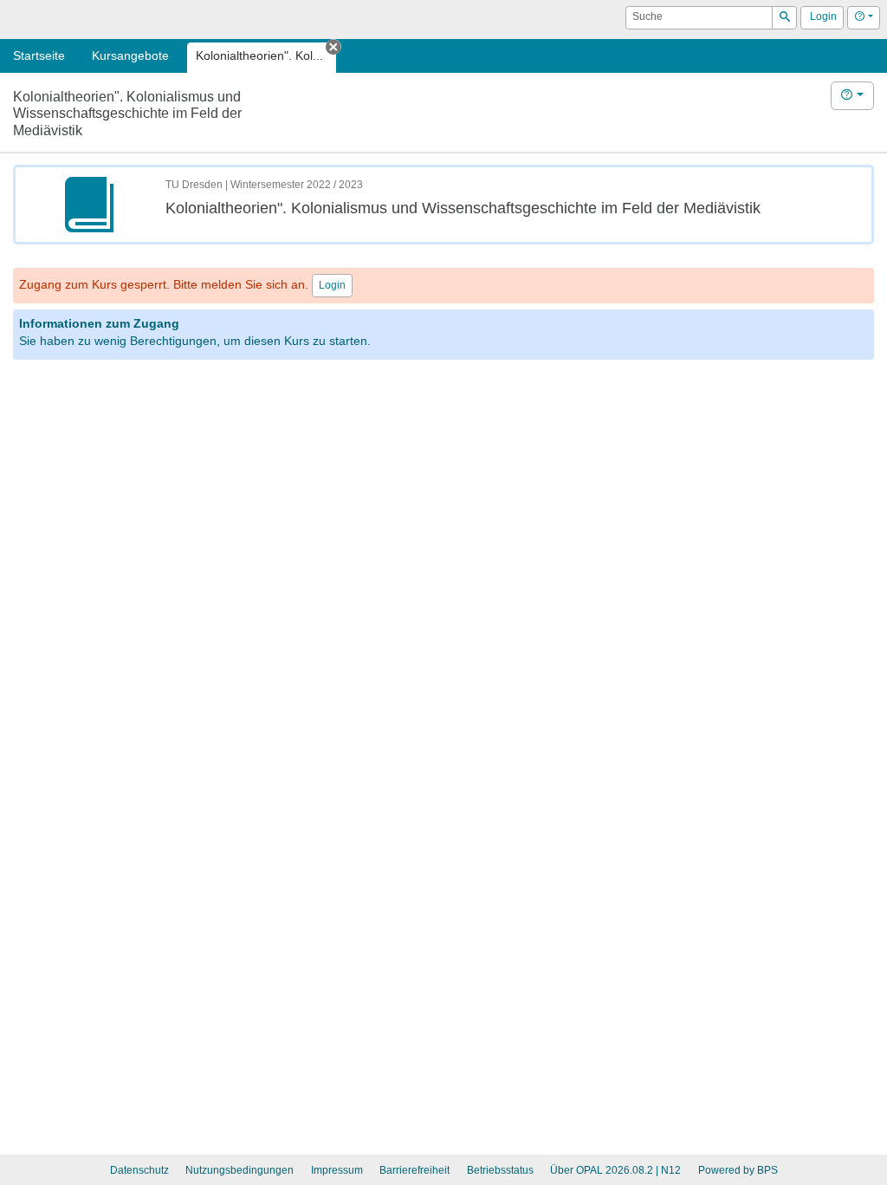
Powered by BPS (738, 1170)
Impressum (337, 1170)
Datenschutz (139, 1170)
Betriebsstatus (500, 1170)
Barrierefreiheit (414, 1170)
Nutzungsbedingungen (239, 1170)
